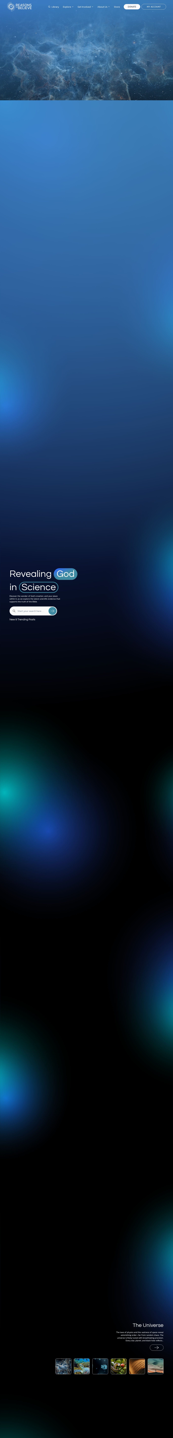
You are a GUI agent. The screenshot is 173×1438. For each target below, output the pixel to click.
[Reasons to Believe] (19, 7)
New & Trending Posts (22, 619)
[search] (52, 611)
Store (117, 6)
